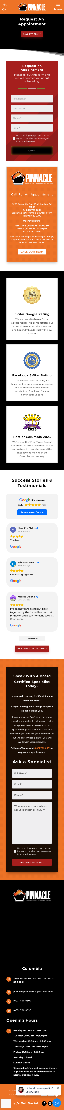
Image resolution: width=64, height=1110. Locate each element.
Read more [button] (17, 619)
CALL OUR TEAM (32, 251)
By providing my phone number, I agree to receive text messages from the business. (33, 138)
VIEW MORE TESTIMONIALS (32, 649)
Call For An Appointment (32, 194)
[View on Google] (13, 530)
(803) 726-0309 (33, 210)
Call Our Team (31, 34)
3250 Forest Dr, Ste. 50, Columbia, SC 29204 (32, 206)
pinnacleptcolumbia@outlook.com (33, 212)
